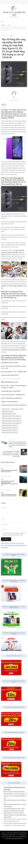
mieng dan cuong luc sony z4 (9, 432)
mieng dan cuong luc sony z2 (9, 427)
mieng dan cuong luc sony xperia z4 (11, 423)
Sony (11, 35)
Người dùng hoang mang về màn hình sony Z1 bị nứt (9, 471)
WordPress (20, 838)
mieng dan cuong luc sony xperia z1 (11, 416)
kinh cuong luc (6, 409)
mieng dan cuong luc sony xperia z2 (11, 418)
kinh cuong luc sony (17, 409)
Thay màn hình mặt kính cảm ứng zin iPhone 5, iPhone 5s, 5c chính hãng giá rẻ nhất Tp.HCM (15, 815)
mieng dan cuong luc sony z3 (9, 430)
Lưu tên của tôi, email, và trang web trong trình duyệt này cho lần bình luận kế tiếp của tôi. (14, 534)
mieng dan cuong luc (7, 411)
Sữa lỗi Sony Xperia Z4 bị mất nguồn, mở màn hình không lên (9, 495)
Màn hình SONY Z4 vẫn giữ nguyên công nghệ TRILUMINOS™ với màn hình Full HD (9, 483)
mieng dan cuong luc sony (9, 413)
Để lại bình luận (14, 100)
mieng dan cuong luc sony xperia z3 (11, 420)
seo (14, 97)
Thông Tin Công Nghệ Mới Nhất (14, 13)
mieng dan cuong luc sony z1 (9, 425)
